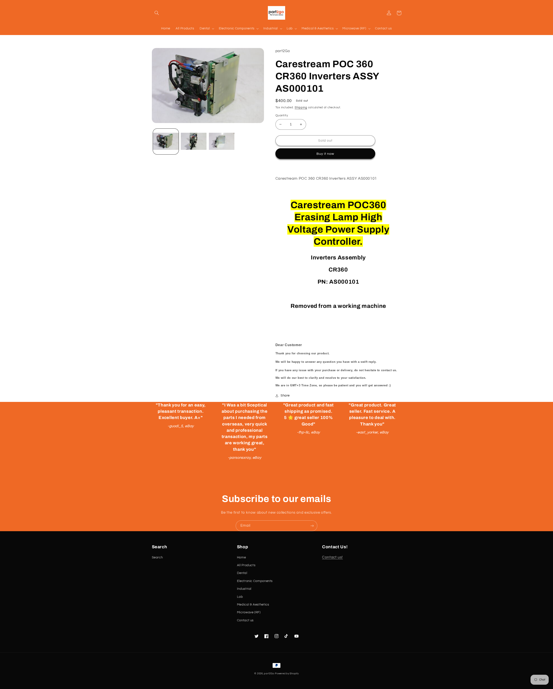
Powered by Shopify (287, 673)
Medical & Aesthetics (253, 604)
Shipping (301, 107)
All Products (246, 565)
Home (241, 557)
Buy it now (325, 153)
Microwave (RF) (249, 612)
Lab (240, 596)
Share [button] (285, 395)
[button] (157, 13)
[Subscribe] (312, 525)
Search (157, 557)
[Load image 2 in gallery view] (194, 142)
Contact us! (332, 557)
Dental (242, 573)
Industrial (244, 588)
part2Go (269, 673)
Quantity (281, 115)
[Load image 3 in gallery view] (222, 142)
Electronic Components (255, 581)
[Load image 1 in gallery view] (166, 142)
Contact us (245, 620)
